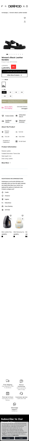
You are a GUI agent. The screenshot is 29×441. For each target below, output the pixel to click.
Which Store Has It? (22, 115)
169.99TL (16, 234)
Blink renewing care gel (19, 232)
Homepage (5, 12)
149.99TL (4, 234)
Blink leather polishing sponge (7, 232)
